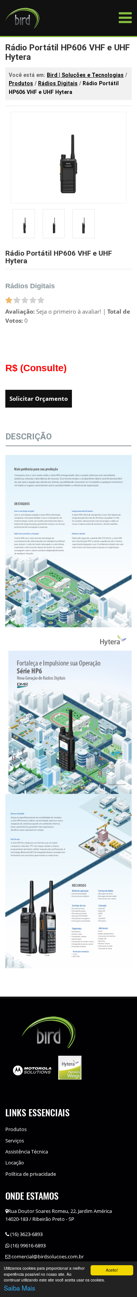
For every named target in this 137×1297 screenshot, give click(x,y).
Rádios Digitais (30, 286)
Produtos (16, 1129)
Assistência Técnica (26, 1151)
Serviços (14, 1140)
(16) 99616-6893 (28, 1245)
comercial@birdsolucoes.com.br (47, 1256)
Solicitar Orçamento (39, 398)
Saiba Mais (19, 1287)
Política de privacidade (30, 1173)
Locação (14, 1162)
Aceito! (112, 1270)
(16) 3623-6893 (26, 1234)
